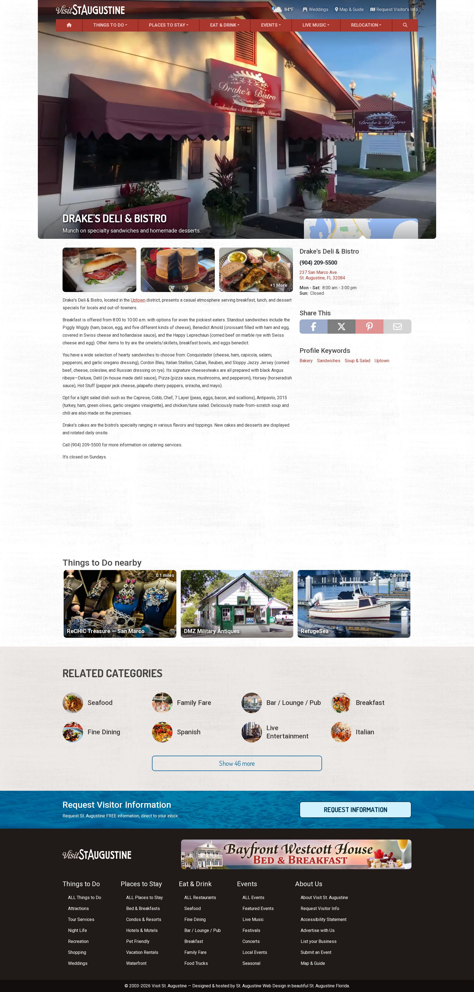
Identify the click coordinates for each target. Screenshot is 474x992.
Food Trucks (196, 963)
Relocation (364, 25)
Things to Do (108, 25)
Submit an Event (316, 952)
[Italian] (371, 732)
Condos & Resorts (143, 919)
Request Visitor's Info (396, 9)
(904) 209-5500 (318, 262)
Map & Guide (351, 9)
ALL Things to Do (84, 897)
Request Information (355, 809)
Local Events (254, 952)
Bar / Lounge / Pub (202, 930)
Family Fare (195, 952)
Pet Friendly (137, 941)
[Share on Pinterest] (369, 326)
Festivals (251, 930)
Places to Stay (167, 25)
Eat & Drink (223, 25)
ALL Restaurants (200, 897)
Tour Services (81, 919)
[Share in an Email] (397, 326)
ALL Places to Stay (144, 897)
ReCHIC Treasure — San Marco (106, 631)
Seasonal (251, 963)
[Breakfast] (371, 703)
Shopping (77, 952)
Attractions (78, 908)
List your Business (319, 941)
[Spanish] (192, 732)
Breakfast (193, 941)
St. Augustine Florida (329, 985)
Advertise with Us (318, 930)
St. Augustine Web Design (261, 985)
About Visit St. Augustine (324, 897)
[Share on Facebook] (314, 326)
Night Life (77, 930)
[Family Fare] (192, 703)
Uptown (138, 300)
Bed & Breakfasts (143, 908)
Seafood (192, 908)
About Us (308, 884)
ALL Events (253, 897)
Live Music (314, 25)
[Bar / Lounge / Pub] (281, 703)
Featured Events (258, 908)
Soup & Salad (357, 360)
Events (269, 25)
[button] (237, 763)
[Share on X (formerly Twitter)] (342, 326)
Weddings (318, 9)
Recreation (78, 941)
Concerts (251, 941)
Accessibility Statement (323, 919)
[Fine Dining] (103, 732)
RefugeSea (315, 631)
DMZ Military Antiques (212, 631)
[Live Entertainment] (281, 732)
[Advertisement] (178, 503)
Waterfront (136, 963)
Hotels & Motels (142, 930)
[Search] (405, 25)
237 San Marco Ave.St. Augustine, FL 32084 (322, 275)
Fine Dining (195, 919)
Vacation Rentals (142, 952)
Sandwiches (328, 360)
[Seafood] (103, 703)
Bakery (306, 360)
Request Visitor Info (320, 908)
